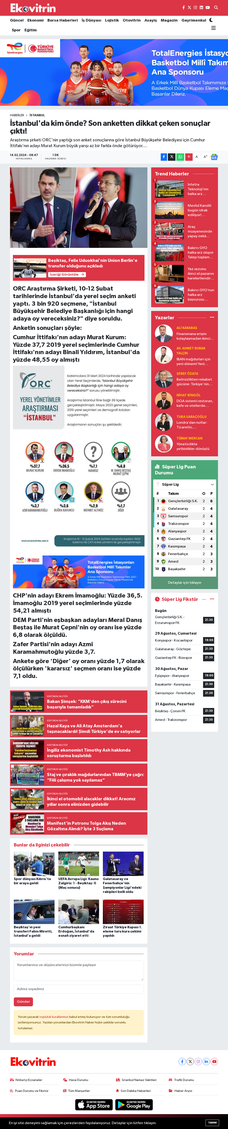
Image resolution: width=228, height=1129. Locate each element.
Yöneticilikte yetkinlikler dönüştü (193, 446)
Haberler (17, 115)
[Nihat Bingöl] (164, 400)
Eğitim (30, 30)
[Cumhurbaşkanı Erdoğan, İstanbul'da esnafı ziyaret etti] (78, 912)
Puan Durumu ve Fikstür (32, 1091)
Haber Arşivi (183, 1091)
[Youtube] (214, 1061)
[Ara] (216, 8)
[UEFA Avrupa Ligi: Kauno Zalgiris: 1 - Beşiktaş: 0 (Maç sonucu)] (78, 864)
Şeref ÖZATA (187, 373)
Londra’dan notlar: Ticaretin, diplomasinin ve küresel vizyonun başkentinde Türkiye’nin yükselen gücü (193, 425)
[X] (190, 1061)
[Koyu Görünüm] (211, 20)
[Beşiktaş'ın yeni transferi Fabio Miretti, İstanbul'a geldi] (34, 912)
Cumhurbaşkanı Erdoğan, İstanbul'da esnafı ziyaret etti (76, 931)
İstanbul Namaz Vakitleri (139, 1080)
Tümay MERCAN (189, 438)
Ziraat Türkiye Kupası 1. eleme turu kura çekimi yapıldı (122, 931)
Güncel (17, 20)
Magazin (169, 20)
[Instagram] (198, 1061)
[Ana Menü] (212, 28)
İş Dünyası (91, 20)
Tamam (212, 1122)
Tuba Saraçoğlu (191, 417)
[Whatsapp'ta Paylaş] (180, 157)
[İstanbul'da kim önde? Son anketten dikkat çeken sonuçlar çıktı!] (78, 207)
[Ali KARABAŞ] (164, 333)
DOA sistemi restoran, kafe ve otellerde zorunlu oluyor (195, 403)
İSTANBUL (37, 115)
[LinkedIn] (206, 1061)
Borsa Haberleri (62, 20)
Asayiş (151, 20)
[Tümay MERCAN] (164, 443)
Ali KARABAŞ (187, 328)
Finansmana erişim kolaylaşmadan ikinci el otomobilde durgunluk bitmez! (195, 336)
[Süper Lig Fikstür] (212, 599)
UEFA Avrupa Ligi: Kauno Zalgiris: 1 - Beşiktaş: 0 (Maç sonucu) (78, 883)
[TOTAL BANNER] (79, 572)
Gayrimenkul (193, 20)
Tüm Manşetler (79, 1091)
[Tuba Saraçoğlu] (164, 422)
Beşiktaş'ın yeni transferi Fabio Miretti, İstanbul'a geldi (33, 931)
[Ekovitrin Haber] (33, 8)
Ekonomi (35, 20)
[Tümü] (212, 318)
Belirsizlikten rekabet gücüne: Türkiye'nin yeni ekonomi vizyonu (194, 382)
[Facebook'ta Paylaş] (164, 157)
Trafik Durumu (184, 1080)
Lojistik (112, 20)
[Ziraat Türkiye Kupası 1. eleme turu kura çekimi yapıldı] (123, 912)
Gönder (23, 1002)
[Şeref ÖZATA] (164, 379)
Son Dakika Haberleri (136, 1091)
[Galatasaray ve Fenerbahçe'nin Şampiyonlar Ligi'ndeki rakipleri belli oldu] (123, 864)
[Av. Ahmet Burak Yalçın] (164, 355)
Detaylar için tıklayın (184, 583)
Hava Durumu (78, 1080)
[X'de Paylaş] (171, 157)
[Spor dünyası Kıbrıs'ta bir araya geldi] (34, 864)
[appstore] (94, 1105)
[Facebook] (182, 1061)
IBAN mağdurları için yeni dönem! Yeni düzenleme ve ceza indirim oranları (193, 362)
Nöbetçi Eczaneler (29, 1080)
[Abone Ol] (214, 157)
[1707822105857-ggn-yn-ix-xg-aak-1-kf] (79, 458)
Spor (16, 30)
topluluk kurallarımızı (54, 1017)
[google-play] (134, 1105)
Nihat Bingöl (189, 395)
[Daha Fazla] (189, 157)
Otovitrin (132, 20)
